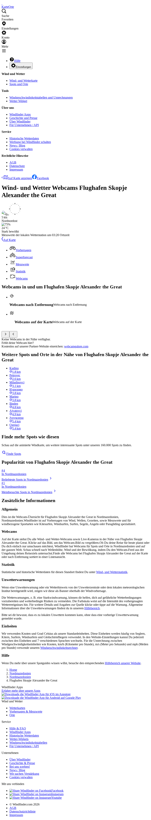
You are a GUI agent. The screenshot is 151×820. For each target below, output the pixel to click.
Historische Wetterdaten (24, 138)
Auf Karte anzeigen (20, 178)
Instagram (57, 794)
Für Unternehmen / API (24, 125)
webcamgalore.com (76, 346)
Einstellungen (23, 67)
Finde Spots (13, 453)
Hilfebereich (92, 608)
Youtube (56, 797)
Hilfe (17, 60)
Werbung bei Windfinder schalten (30, 142)
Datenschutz (17, 166)
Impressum (16, 169)
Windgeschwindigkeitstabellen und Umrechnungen (41, 97)
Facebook (43, 178)
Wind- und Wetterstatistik (111, 572)
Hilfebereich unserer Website (123, 663)
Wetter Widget (18, 101)
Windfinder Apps (20, 114)
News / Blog (17, 145)
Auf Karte (9, 240)
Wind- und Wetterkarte (23, 80)
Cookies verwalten (21, 149)
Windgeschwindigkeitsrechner (58, 647)
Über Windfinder (19, 121)
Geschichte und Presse (23, 118)
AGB (12, 162)
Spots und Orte (18, 84)
